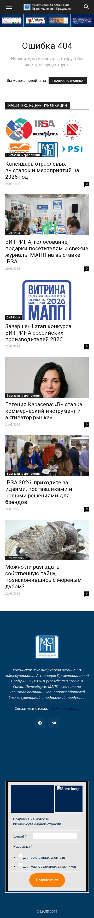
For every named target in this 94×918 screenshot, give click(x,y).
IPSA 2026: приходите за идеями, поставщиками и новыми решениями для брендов (38, 492)
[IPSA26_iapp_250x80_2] (35, 21)
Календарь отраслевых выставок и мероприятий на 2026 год (42, 170)
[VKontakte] (54, 723)
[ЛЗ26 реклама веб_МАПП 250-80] (82, 21)
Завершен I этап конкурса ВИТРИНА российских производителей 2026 (38, 332)
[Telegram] (40, 723)
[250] (58, 21)
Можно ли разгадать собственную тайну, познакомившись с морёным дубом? (43, 577)
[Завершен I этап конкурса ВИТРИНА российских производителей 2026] (47, 299)
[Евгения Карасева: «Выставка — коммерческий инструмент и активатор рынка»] (47, 377)
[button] (86, 7)
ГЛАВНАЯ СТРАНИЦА (67, 80)
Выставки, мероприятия (23, 155)
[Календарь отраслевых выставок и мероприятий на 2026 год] (47, 136)
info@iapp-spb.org (64, 708)
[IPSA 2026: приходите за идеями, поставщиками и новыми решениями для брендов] (47, 455)
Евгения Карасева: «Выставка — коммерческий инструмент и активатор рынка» (46, 411)
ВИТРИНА (13, 233)
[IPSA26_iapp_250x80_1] (11, 21)
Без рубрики (16, 558)
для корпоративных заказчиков (49, 866)
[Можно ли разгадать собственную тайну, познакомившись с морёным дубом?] (47, 540)
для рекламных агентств (44, 857)
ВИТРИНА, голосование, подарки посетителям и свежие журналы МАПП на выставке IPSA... (46, 252)
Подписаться (47, 880)
